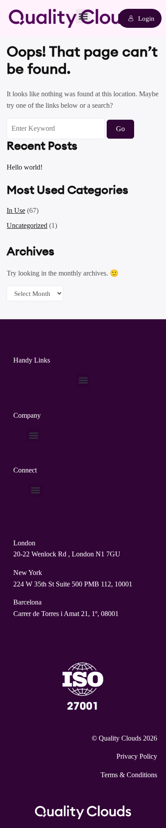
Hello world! (24, 167)
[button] (83, 16)
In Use (16, 210)
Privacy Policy (136, 756)
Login (146, 18)
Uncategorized (27, 225)
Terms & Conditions (128, 775)
